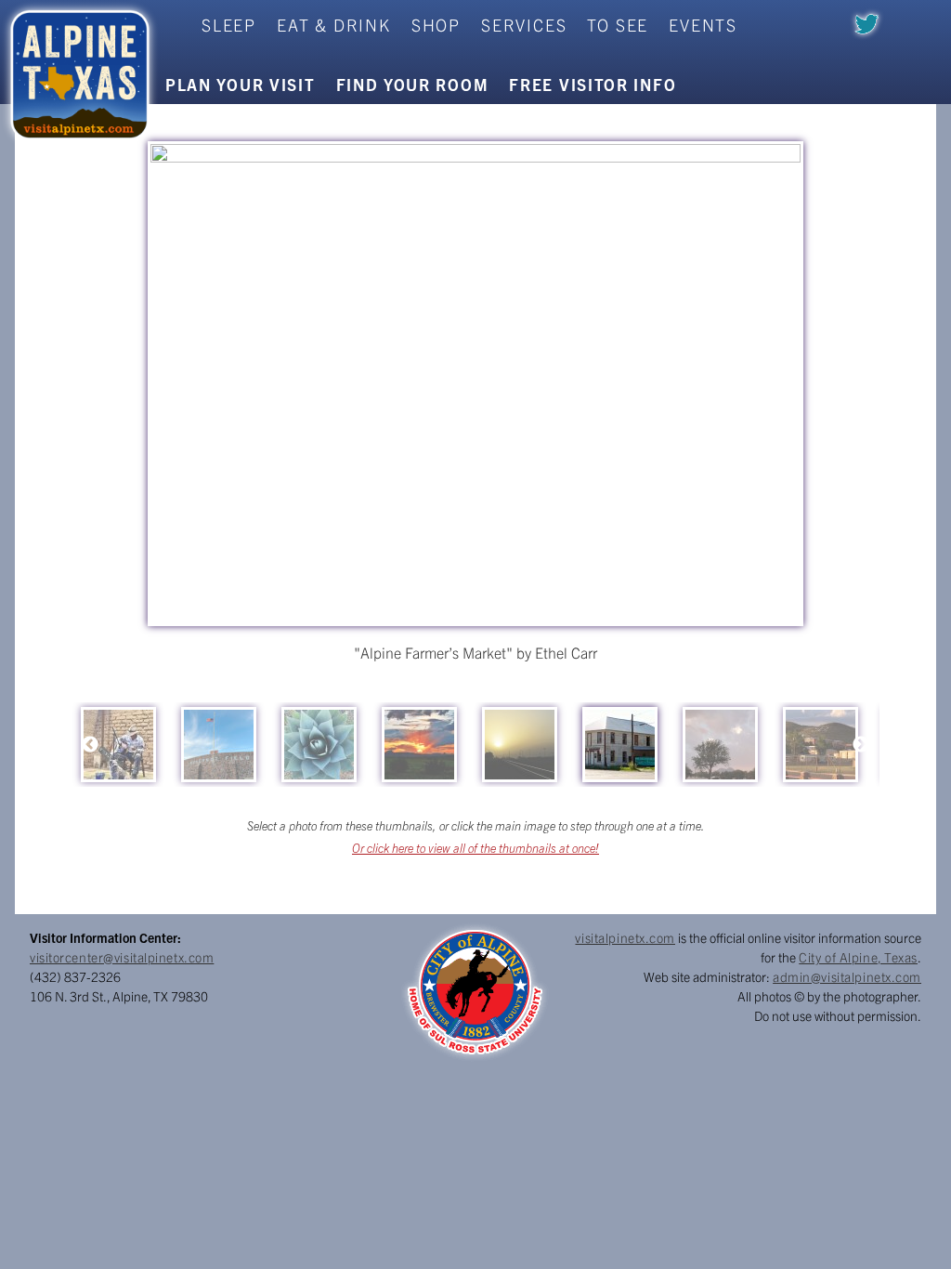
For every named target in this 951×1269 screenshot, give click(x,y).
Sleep (229, 24)
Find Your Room (412, 84)
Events (703, 24)
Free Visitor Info (592, 84)
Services (524, 24)
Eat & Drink (334, 24)
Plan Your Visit (240, 84)
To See (617, 24)
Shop (436, 24)
